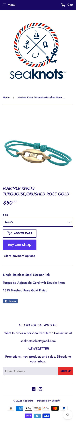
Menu (12, 5)
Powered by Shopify (48, 400)
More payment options (19, 255)
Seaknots (28, 400)
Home (6, 97)
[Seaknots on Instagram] (40, 389)
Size (5, 215)
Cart (69, 5)
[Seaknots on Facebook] (34, 389)
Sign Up (66, 371)
